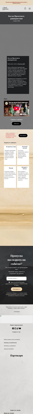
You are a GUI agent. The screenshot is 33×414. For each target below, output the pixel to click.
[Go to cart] (25, 8)
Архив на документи (9, 348)
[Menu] (30, 8)
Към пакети (23, 135)
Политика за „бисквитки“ (10, 345)
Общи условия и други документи (12, 339)
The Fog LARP (21, 64)
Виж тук (16, 123)
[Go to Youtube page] (20, 328)
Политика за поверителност (10, 342)
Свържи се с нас (16, 332)
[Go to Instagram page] (15, 328)
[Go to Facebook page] (13, 328)
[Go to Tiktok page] (18, 328)
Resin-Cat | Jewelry (15, 410)
